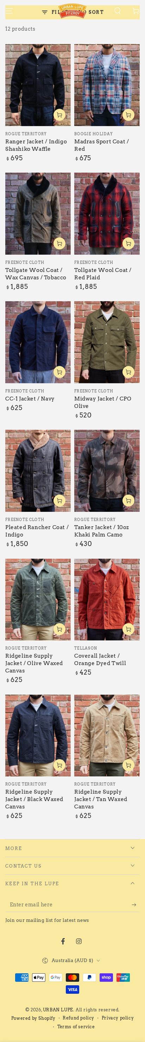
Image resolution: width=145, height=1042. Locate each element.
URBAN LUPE (58, 1009)
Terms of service (76, 1026)
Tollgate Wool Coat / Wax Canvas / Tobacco (36, 274)
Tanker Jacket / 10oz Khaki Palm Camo (101, 531)
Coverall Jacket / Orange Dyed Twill (100, 659)
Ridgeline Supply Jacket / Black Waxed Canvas (34, 799)
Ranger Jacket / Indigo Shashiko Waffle (36, 145)
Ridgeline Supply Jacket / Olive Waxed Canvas (34, 663)
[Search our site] (117, 11)
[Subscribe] (136, 905)
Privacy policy (118, 1018)
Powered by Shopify (33, 1018)
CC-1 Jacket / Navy (30, 399)
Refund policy (78, 1018)
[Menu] (9, 11)
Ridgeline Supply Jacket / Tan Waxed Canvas (100, 799)
